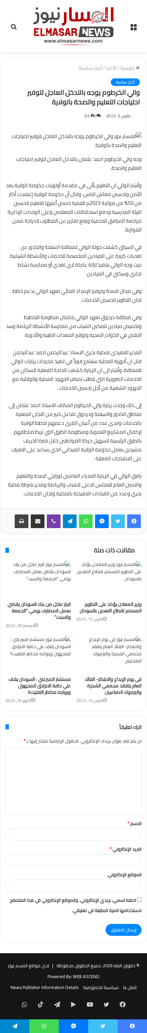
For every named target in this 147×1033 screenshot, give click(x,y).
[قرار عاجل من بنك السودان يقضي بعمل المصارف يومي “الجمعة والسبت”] (38, 579)
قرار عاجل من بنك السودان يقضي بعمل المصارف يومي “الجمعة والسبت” (39, 611)
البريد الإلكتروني (126, 849)
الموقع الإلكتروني (125, 874)
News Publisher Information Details (45, 987)
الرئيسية (128, 68)
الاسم (135, 823)
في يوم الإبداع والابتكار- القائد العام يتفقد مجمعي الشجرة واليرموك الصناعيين (113, 686)
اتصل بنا (130, 987)
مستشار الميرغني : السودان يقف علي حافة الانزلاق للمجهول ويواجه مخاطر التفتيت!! (40, 686)
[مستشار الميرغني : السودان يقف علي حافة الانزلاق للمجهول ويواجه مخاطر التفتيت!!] (38, 654)
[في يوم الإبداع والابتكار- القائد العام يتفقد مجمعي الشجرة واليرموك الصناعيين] (109, 654)
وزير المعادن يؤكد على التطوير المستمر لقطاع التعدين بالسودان (111, 607)
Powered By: (60, 976)
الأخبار (111, 68)
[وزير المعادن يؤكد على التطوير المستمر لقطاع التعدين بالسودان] (109, 579)
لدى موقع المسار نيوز (28, 965)
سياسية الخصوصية (101, 987)
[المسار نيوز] (73, 26)
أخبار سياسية (90, 68)
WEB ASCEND (86, 976)
